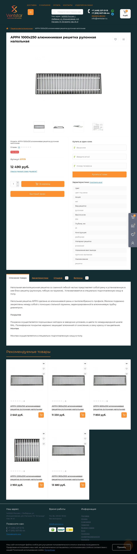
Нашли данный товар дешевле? (23, 171)
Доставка (32, 5)
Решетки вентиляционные (22, 28)
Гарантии (85, 525)
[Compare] (44, 374)
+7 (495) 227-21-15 (100, 10)
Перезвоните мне (13, 534)
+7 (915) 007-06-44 (101, 13)
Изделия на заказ (84, 5)
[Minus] (17, 185)
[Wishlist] (44, 369)
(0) (19, 147)
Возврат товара (87, 528)
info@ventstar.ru (99, 18)
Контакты (68, 5)
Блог (83, 531)
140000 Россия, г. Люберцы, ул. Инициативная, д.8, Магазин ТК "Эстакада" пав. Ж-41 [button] (65, 19)
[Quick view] (44, 364)
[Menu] (31, 12)
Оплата (56, 5)
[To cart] (41, 415)
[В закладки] (115, 39)
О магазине (44, 5)
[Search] (54, 11)
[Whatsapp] (112, 11)
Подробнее (49, 550)
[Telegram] (112, 14)
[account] (132, 243)
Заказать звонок (98, 16)
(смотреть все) (96, 182)
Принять (121, 547)
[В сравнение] (124, 39)
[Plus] (17, 182)
